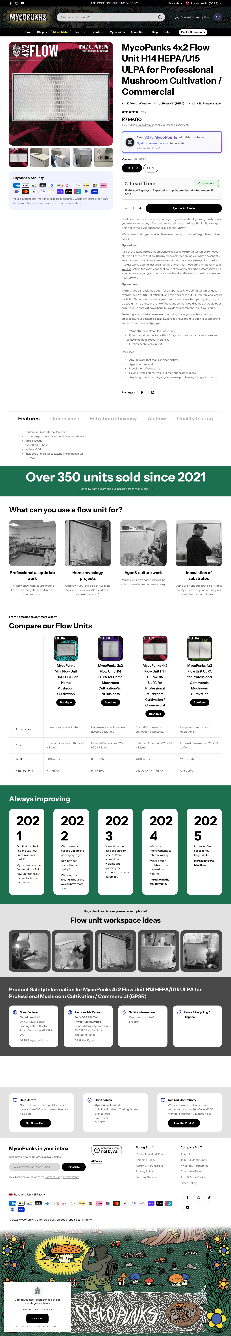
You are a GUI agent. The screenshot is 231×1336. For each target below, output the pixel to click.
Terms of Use (52, 1177)
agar (212, 314)
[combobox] (111, 17)
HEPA (188, 251)
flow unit (157, 223)
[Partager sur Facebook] (142, 392)
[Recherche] (160, 17)
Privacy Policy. (71, 1177)
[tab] (29, 419)
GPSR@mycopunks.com (35, 1040)
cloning (144, 264)
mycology (203, 260)
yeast (164, 299)
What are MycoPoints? (148, 148)
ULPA (150, 168)
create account (156, 143)
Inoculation (136, 368)
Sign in (140, 143)
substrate (214, 318)
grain (154, 323)
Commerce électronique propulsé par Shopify (63, 1219)
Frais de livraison (145, 124)
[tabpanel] (115, 445)
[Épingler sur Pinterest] (152, 392)
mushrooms (213, 219)
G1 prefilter (43, 453)
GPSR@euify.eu (84, 1040)
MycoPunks (196, 223)
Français (174, 3)
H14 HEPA (132, 168)
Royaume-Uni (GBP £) (204, 3)
